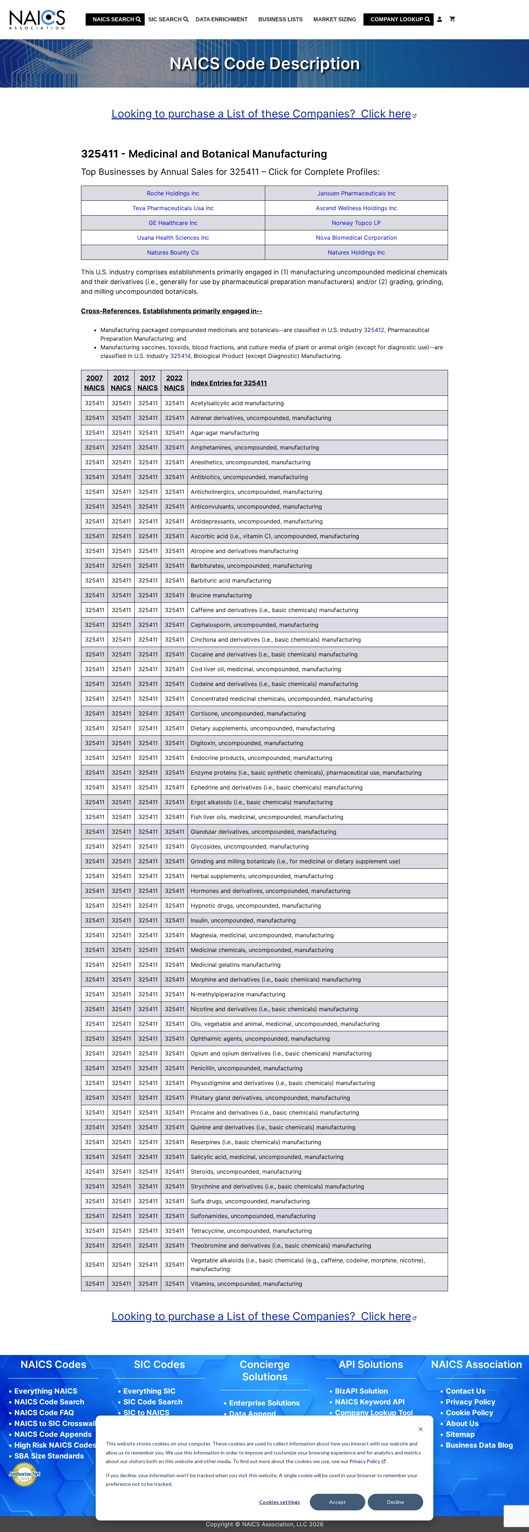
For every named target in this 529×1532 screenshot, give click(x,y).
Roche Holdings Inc (173, 193)
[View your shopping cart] (452, 19)
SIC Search (165, 19)
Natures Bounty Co (173, 252)
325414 (180, 355)
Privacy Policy (364, 1461)
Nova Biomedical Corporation (356, 237)
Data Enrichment (222, 19)
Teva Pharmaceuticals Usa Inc (173, 208)
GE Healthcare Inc (173, 222)
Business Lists (280, 19)
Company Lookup (398, 19)
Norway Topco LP (356, 222)
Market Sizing (334, 19)
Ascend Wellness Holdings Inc (356, 208)
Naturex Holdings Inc (356, 252)
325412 (374, 329)
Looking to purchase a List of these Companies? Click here (261, 113)
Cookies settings (279, 1502)
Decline (395, 1502)
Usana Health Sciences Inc (173, 237)
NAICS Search (114, 19)
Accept (337, 1502)
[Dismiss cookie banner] (420, 1430)
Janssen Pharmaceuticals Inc (356, 193)
